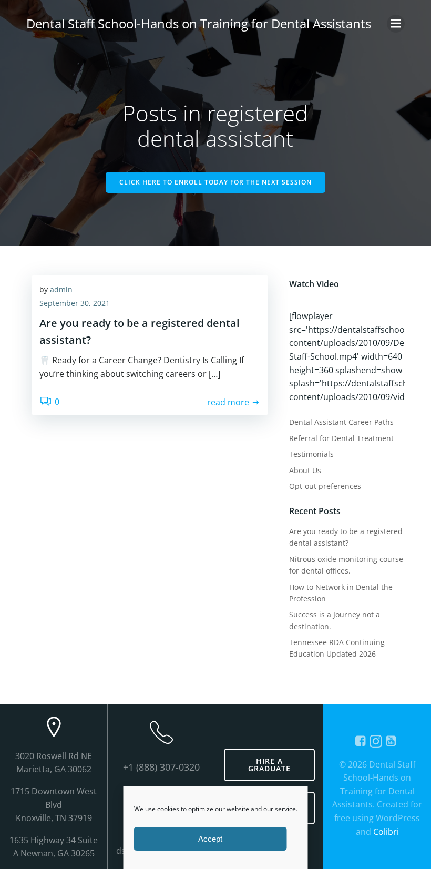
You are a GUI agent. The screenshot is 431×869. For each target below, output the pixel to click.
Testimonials (311, 454)
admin (61, 289)
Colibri (386, 831)
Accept (210, 838)
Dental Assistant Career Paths (341, 422)
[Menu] (396, 24)
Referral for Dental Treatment (341, 438)
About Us (305, 470)
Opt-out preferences (325, 486)
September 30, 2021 (74, 303)
